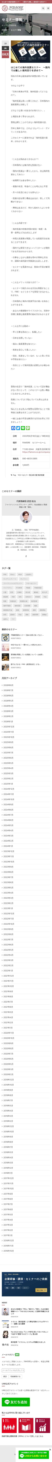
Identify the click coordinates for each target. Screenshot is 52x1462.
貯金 (20, 614)
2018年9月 (8, 1136)
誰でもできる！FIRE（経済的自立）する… (26, 664)
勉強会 (36, 592)
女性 (20, 597)
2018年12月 (9, 1126)
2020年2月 (8, 1074)
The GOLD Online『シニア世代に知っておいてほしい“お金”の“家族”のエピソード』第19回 (29, 1333)
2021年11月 (9, 981)
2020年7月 (8, 1053)
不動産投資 (37, 588)
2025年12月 (9, 726)
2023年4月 (8, 892)
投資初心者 (23, 601)
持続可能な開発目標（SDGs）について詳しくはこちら (22, 1436)
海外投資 (41, 475)
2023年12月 (9, 851)
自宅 (4, 614)
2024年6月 (8, 820)
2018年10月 (9, 1131)
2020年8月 (8, 1048)
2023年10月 (9, 861)
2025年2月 (8, 778)
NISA (20, 574)
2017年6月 (8, 1209)
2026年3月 (8, 711)
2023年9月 (8, 867)
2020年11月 (9, 1033)
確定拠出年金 (7, 610)
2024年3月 (8, 835)
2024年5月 (8, 825)
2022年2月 (8, 965)
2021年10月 (9, 986)
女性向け (28, 597)
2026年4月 (8, 706)
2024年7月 (8, 815)
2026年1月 (8, 721)
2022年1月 (8, 970)
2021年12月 (9, 976)
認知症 (12, 614)
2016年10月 (9, 1251)
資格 (27, 614)
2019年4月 (8, 1110)
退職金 (44, 614)
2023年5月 (8, 887)
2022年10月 (9, 924)
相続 (35, 606)
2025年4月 (8, 768)
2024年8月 (8, 809)
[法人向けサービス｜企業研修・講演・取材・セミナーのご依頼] (26, 1284)
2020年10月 (9, 1038)
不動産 (28, 588)
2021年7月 (8, 1002)
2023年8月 (8, 872)
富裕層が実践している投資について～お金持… (27, 654)
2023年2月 (8, 903)
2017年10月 (9, 1188)
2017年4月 (8, 1220)
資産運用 (35, 614)
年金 (45, 597)
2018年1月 (8, 1173)
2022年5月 (8, 950)
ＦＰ (13, 619)
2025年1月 (8, 784)
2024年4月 (8, 830)
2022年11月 (9, 918)
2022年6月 (8, 944)
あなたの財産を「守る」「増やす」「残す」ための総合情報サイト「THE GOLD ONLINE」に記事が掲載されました (30, 1311)
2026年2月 (8, 716)
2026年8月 (8, 685)
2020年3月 (8, 1069)
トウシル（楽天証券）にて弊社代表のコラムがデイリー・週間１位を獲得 (30, 1322)
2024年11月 (9, 794)
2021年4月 (8, 1017)
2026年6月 (8, 695)
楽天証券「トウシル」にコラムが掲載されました (28, 1342)
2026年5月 (8, 700)
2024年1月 (8, 846)
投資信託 (13, 601)
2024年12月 (9, 789)
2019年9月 (8, 1090)
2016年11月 (9, 1245)
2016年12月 (9, 1240)
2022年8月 (8, 934)
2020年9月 (8, 1043)
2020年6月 (8, 1059)
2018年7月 (8, 1147)
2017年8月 (8, 1199)
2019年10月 (9, 1085)
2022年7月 (8, 939)
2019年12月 (9, 1079)
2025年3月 (8, 773)
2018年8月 (8, 1142)
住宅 (11, 592)
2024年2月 (8, 841)
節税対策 (26, 610)
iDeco (12, 574)
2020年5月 (8, 1064)
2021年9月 (8, 991)
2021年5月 (8, 1012)
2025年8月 (8, 747)
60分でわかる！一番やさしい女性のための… (26, 645)
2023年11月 (9, 856)
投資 (4, 601)
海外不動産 (7, 606)
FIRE (4, 574)
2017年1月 (8, 1235)
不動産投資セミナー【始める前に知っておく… (27, 635)
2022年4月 (8, 955)
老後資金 (42, 610)
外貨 (35, 475)
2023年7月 (8, 877)
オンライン (24, 579)
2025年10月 (9, 737)
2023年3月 (8, 898)
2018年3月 (8, 1162)
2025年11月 (9, 732)
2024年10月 (9, 799)
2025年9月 (8, 742)
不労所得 (19, 588)
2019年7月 (8, 1100)
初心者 (31, 475)
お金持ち (29, 574)
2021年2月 (8, 1022)
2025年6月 (8, 758)
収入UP (44, 592)
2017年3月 (8, 1225)
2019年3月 (8, 1116)
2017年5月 (8, 1214)
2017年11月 (8, 1183)
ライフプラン (7, 588)
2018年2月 (8, 1168)
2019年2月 (8, 1121)
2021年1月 (8, 1027)
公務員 (19, 592)
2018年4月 (8, 1157)
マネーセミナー (23, 475)
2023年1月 (8, 908)
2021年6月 (8, 1007)
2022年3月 (8, 960)
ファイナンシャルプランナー (12, 583)
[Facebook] (26, 556)
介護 (4, 592)
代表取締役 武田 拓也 (26, 501)
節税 (17, 610)
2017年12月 (9, 1178)
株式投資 (34, 601)
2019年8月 (8, 1095)
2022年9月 (8, 929)
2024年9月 (8, 804)
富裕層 (37, 597)
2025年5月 (8, 763)
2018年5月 (8, 1152)
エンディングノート (9, 579)
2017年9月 (8, 1194)
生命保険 (27, 606)
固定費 (5, 597)
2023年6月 (8, 882)
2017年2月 (8, 1230)
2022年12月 (9, 913)
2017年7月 (8, 1204)
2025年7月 (8, 752)
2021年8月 (8, 996)
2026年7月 (8, 690)
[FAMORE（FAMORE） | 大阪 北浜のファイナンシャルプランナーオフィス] (13, 8)
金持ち (5, 619)
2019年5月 (8, 1105)
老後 (34, 610)
